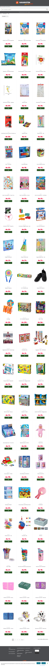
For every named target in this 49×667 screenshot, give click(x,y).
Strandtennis (41, 504)
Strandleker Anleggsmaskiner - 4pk (24, 226)
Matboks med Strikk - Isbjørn (24, 597)
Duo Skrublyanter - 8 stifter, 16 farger (24, 71)
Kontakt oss (27, 650)
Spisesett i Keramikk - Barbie (24, 628)
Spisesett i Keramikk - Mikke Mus (40, 628)
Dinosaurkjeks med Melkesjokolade (24, 504)
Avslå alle (38, 663)
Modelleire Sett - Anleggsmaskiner (24, 380)
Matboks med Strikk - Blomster (40, 597)
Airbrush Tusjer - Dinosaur (8, 411)
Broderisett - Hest (41, 380)
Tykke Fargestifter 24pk (41, 164)
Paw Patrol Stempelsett (41, 226)
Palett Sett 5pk (24, 102)
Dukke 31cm (41, 442)
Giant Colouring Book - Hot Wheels (41, 195)
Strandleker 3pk (24, 535)
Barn (8, 13)
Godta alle (43, 663)
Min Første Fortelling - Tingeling (8, 102)
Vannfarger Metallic (8, 504)
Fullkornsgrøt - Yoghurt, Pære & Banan (24, 40)
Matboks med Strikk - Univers (8, 628)
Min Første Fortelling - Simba (40, 71)
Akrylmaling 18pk (24, 164)
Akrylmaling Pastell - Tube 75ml (8, 442)
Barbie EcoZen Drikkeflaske (40, 566)
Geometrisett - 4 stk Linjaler (40, 102)
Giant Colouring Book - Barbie (25, 195)
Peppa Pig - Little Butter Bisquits (8, 71)
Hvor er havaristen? (12, 653)
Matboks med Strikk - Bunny (8, 597)
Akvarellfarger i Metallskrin (24, 473)
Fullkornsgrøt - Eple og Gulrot (41, 40)
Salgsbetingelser (19, 653)
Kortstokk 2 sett (24, 349)
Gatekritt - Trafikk (24, 411)
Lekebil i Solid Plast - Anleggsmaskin (41, 411)
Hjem (1, 13)
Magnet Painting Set (8, 257)
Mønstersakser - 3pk (40, 133)
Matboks (40, 535)
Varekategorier (5, 13)
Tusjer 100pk (8, 566)
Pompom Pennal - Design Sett (8, 380)
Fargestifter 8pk (24, 133)
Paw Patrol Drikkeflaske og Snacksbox (24, 566)
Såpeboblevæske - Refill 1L (24, 442)
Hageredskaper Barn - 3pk (40, 257)
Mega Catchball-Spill (24, 257)
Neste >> (22, 639)
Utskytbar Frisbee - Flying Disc (8, 226)
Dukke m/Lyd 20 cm (40, 473)
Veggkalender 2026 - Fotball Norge (8, 349)
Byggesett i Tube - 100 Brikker (41, 349)
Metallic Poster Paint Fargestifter (8, 40)
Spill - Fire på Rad (8, 164)
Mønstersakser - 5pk (8, 535)
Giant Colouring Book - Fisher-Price (8, 195)
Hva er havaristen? (12, 651)
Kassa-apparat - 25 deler (8, 473)
